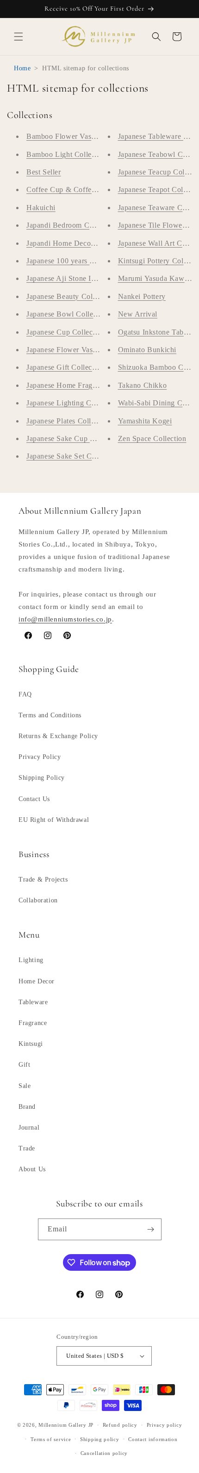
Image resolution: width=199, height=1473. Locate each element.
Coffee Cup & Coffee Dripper (74, 189)
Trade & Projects (43, 879)
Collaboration (38, 900)
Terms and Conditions (50, 715)
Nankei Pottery (142, 296)
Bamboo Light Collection (66, 154)
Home (22, 68)
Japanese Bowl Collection (67, 314)
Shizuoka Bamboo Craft (156, 367)
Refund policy (120, 1425)
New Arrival (138, 314)
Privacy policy (164, 1425)
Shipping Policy (42, 777)
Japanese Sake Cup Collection (74, 438)
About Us (32, 1169)
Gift (24, 1064)
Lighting (31, 960)
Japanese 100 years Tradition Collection (89, 261)
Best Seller (43, 172)
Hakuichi (41, 207)
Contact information (152, 1439)
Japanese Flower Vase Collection (78, 350)
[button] (18, 36)
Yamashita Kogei (145, 421)
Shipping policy (99, 1439)
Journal (29, 1127)
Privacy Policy (40, 756)
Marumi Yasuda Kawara (156, 278)
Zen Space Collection (152, 438)
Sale (25, 1085)
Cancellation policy (104, 1453)
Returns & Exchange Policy (58, 736)
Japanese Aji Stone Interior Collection (86, 278)
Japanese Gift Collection (65, 367)
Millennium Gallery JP (65, 1425)
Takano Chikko (142, 385)
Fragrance (33, 1022)
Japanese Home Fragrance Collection (85, 385)
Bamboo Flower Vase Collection (78, 136)
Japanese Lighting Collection (72, 403)
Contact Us (34, 799)
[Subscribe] (151, 1229)
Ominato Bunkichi (147, 350)
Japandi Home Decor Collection (77, 243)
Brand (27, 1106)
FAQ (25, 694)
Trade (27, 1148)
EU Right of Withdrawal (54, 819)
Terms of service (51, 1439)
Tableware (33, 1002)
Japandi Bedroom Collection (71, 225)
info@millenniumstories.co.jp (65, 619)
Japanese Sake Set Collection (72, 456)
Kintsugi (31, 1043)
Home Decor (37, 981)
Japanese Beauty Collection (70, 296)
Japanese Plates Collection (68, 421)
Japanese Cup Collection (65, 332)
